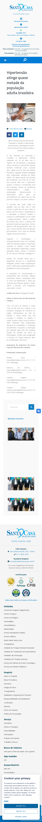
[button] (5, 60)
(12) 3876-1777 (21, 33)
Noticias (29, 129)
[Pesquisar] (31, 407)
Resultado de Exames (21, 21)
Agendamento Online (21, 27)
